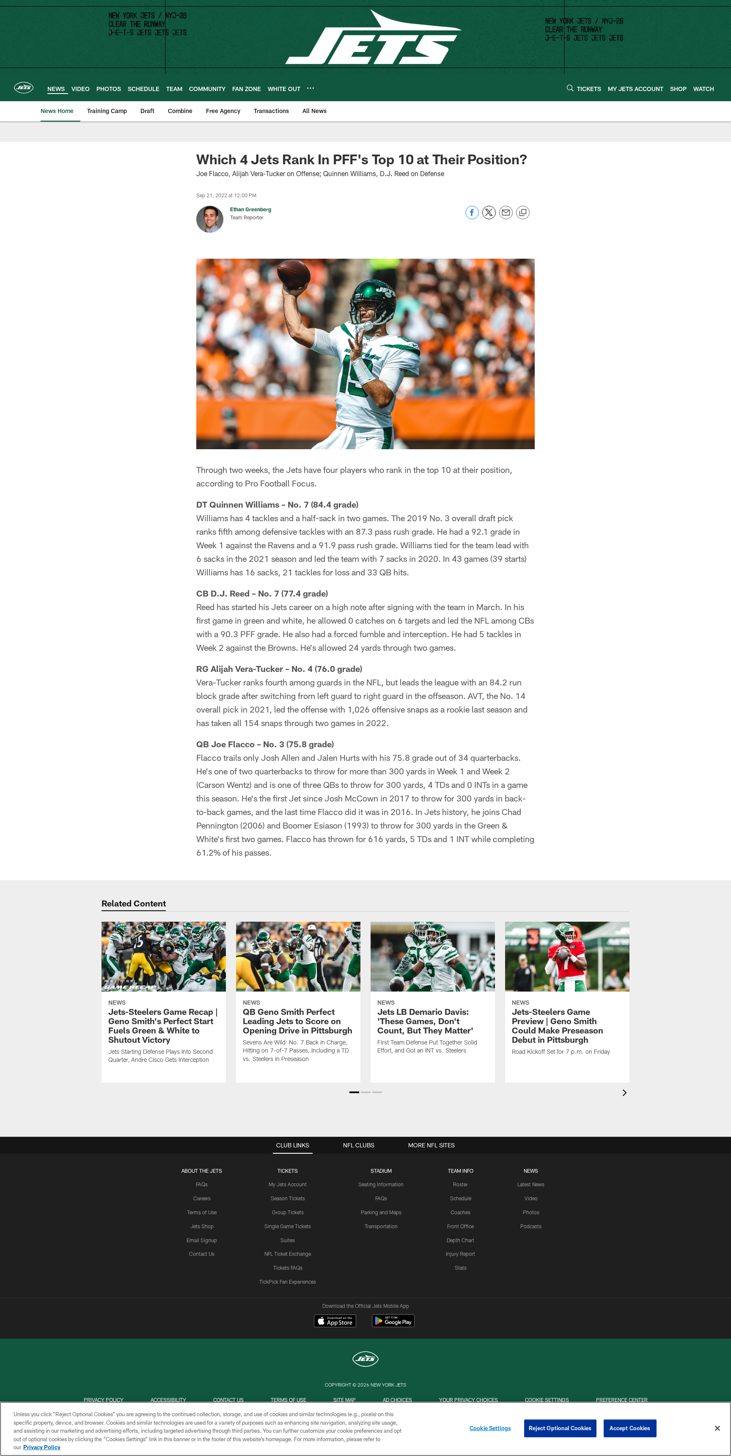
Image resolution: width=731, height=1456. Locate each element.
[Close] (717, 1428)
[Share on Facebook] (472, 217)
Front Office (460, 1226)
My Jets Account (288, 1184)
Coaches (460, 1212)
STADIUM (381, 1171)
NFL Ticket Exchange (287, 1254)
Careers (202, 1198)
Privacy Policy (104, 1400)
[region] (365, 1429)
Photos (531, 1212)
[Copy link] (523, 213)
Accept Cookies (630, 1428)
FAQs (202, 1184)
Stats (461, 1268)
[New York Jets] (365, 1360)
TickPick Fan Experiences (287, 1282)
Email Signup (202, 1240)
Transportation (381, 1226)
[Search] (570, 88)
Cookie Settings (547, 1400)
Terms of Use (202, 1212)
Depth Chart (460, 1240)
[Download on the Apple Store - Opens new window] (335, 1322)
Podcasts (530, 1226)
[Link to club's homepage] (24, 87)
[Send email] (506, 217)
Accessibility (168, 1400)
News (531, 1171)
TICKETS (288, 1171)
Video (531, 1198)
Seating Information (381, 1184)
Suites (287, 1240)
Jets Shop (202, 1226)
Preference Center (622, 1400)
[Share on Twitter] (489, 217)
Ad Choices (397, 1400)
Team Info (460, 1171)
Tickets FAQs (287, 1268)
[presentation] (626, 1093)
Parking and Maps (381, 1212)
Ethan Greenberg (250, 209)
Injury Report (460, 1254)
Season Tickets (288, 1198)
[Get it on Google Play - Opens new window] (393, 1325)
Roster (460, 1184)
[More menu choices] (310, 88)
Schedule (460, 1198)
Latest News (530, 1184)
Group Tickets (288, 1212)
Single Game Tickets (287, 1226)
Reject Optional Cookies (560, 1428)
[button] (354, 1092)
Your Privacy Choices (468, 1400)
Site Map (344, 1400)
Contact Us (201, 1254)
